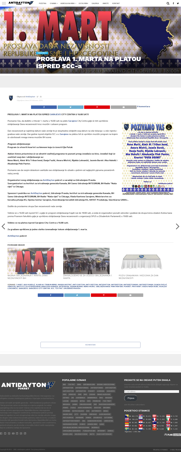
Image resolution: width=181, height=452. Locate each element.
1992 (64, 394)
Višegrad (93, 414)
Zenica (110, 431)
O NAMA (53, 3)
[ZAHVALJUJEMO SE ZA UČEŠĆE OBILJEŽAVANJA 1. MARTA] (89, 261)
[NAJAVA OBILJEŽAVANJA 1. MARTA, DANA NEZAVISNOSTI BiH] (34, 261)
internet (101, 431)
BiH (64, 384)
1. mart (19, 285)
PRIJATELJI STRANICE (160, 450)
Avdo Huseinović (85, 408)
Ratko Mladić (78, 411)
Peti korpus (68, 417)
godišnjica (80, 398)
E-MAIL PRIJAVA (175, 450)
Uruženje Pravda (71, 288)
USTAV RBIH (83, 3)
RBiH (79, 384)
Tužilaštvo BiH (89, 431)
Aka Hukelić (29, 285)
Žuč (87, 411)
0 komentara (143, 106)
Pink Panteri (117, 286)
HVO (88, 401)
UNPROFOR (108, 421)
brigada (66, 404)
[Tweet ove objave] (70, 106)
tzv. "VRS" (107, 401)
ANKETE (106, 3)
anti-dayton (78, 285)
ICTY (76, 414)
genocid (12, 286)
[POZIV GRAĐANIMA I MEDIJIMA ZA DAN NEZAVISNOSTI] (145, 261)
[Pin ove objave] (97, 106)
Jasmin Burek (76, 286)
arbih (74, 404)
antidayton (104, 285)
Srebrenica (92, 398)
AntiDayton (30, 97)
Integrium (64, 286)
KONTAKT (116, 3)
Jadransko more (70, 424)
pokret (127, 286)
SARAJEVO (55, 114)
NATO (92, 434)
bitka (82, 401)
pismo (65, 408)
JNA (83, 421)
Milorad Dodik (81, 434)
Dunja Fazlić (160, 285)
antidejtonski (146, 285)
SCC (52, 288)
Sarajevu (64, 134)
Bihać (105, 411)
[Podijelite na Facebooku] (44, 106)
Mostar (97, 408)
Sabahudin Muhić (95, 421)
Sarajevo (72, 121)
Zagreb (84, 414)
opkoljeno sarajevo (71, 431)
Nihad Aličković (103, 394)
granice (74, 401)
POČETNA (42, 3)
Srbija (88, 417)
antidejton (117, 285)
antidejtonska (130, 285)
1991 (95, 404)
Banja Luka (67, 434)
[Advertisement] (90, 82)
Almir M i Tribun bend (46, 285)
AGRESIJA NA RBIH (67, 3)
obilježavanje (103, 286)
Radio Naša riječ (150, 286)
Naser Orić (67, 414)
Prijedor (96, 401)
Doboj (82, 424)
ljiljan (92, 394)
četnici (66, 398)
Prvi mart (137, 286)
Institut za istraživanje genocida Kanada (37, 286)
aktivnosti (96, 411)
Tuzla (73, 408)
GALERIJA (95, 3)
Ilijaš (102, 424)
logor (65, 401)
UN (72, 398)
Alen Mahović (104, 414)
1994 (101, 398)
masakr (108, 398)
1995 (79, 394)
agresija (100, 391)
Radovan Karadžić (107, 404)
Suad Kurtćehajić (104, 434)
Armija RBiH (92, 424)
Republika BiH (89, 384)
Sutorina (108, 417)
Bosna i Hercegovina (105, 384)
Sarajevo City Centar (39, 288)
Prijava (131, 398)
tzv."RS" (59, 288)
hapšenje (79, 417)
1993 (85, 394)
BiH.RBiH (106, 408)
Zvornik (66, 411)
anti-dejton (92, 285)
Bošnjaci (95, 427)
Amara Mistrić (65, 285)
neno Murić (89, 286)
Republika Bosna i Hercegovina (76, 427)
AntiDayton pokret (71, 421)
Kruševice (98, 417)
